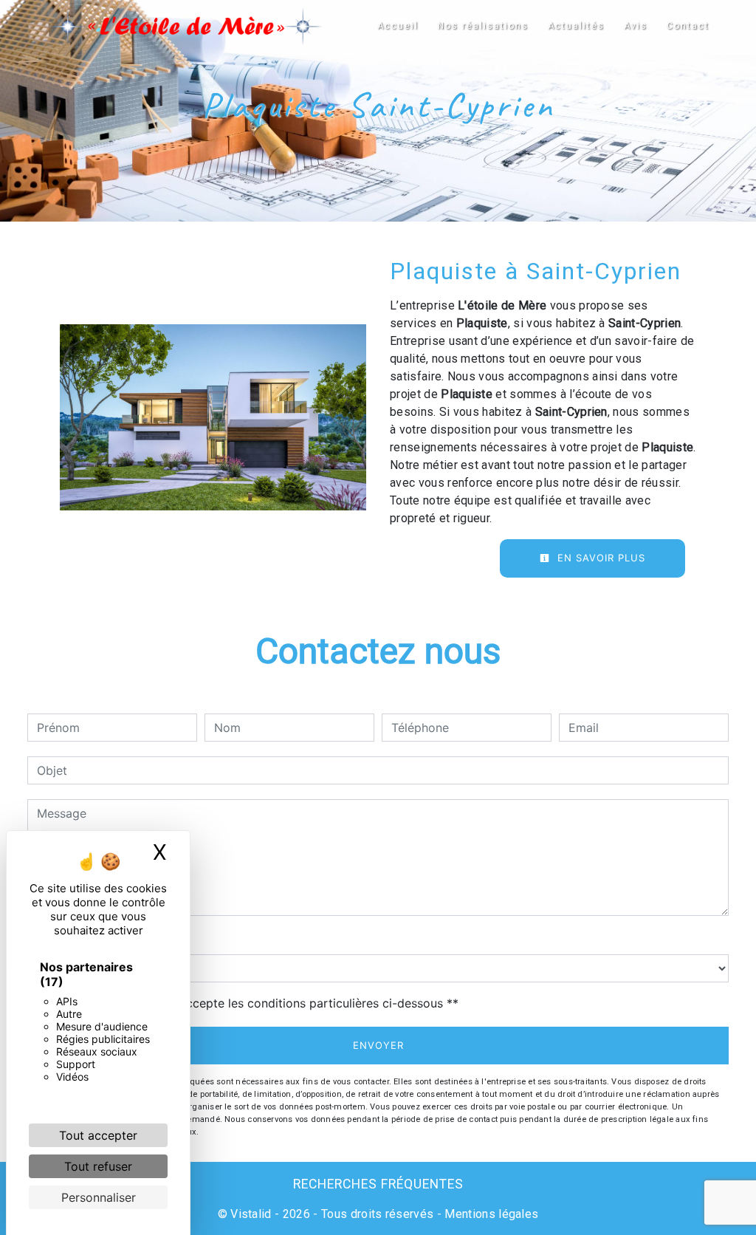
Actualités (576, 26)
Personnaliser (98, 1197)
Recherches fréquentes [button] (378, 1184)
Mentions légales (489, 1214)
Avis (635, 26)
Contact (688, 26)
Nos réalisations (483, 26)
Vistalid (251, 1214)
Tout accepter (98, 1135)
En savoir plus (599, 558)
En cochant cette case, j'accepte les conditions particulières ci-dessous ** (250, 1003)
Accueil (398, 26)
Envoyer (378, 1045)
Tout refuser (98, 1166)
